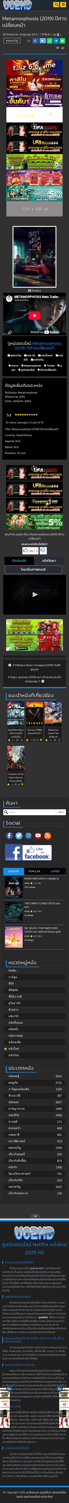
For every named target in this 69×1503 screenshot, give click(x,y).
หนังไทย (13, 1055)
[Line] (62, 41)
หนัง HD (31, 355)
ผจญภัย (13, 1082)
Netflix (12, 970)
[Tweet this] (43, 40)
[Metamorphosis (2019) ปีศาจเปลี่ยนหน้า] (28, 41)
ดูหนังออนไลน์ (28, 370)
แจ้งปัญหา (49, 560)
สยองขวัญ (12, 40)
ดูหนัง (19, 534)
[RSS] (47, 835)
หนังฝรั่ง (13, 1029)
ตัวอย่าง (13, 1009)
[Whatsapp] (49, 41)
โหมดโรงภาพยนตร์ (33, 569)
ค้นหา (61, 812)
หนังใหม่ (13, 1048)
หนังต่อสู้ (13, 1076)
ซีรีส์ (11, 983)
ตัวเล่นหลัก (19, 560)
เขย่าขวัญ (38, 360)
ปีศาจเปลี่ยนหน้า (48, 370)
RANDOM (13, 871)
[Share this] (35, 41)
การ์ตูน (12, 977)
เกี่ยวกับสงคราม (18, 1193)
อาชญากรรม (16, 1108)
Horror (14, 366)
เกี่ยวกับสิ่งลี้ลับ (17, 1160)
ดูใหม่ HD (14, 1003)
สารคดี (12, 1121)
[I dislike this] (43, 551)
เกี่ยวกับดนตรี (16, 1154)
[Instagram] (28, 835)
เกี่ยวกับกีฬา (15, 1180)
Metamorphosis (32, 366)
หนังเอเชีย (14, 1042)
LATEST (55, 871)
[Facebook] (9, 835)
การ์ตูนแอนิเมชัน (18, 1089)
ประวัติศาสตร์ (16, 1141)
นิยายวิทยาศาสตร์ (19, 1173)
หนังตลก (13, 1102)
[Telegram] (56, 41)
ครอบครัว (14, 1128)
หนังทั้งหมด (47, 355)
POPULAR (34, 871)
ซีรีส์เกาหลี (15, 996)
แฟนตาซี (13, 1134)
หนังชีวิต (13, 1115)
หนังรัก (12, 1167)
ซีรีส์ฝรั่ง (13, 990)
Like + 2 (33, 551)
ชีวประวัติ (14, 1095)
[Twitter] (18, 835)
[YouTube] (38, 835)
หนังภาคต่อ (15, 1035)
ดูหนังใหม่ (43, 1317)
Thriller (50, 366)
